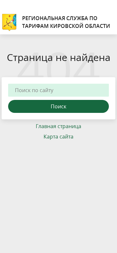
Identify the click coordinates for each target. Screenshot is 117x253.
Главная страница (58, 126)
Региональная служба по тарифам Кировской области (66, 22)
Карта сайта (58, 136)
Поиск (58, 106)
